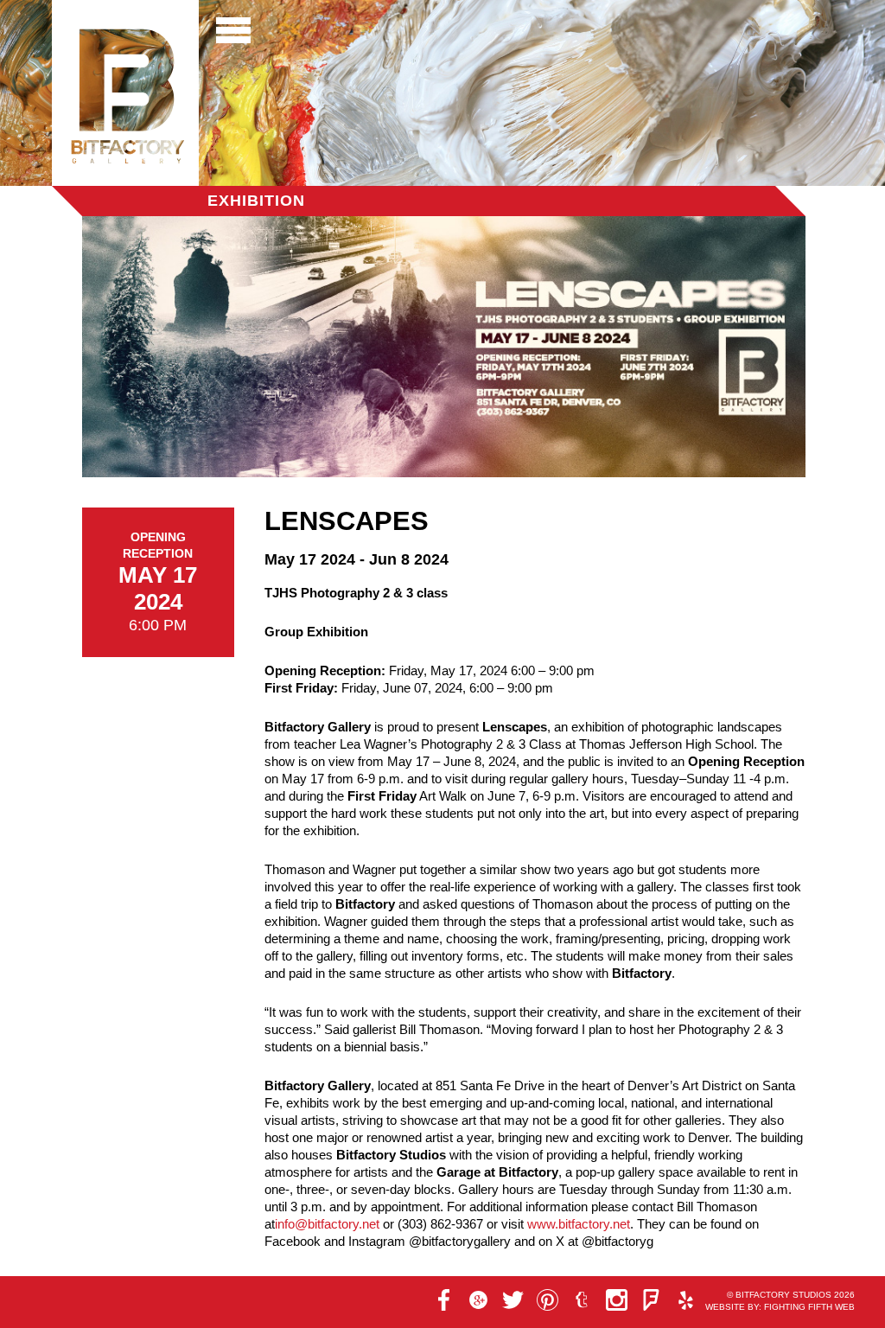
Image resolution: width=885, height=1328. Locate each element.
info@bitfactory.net (327, 1223)
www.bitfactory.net (578, 1223)
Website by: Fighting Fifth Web (780, 1307)
